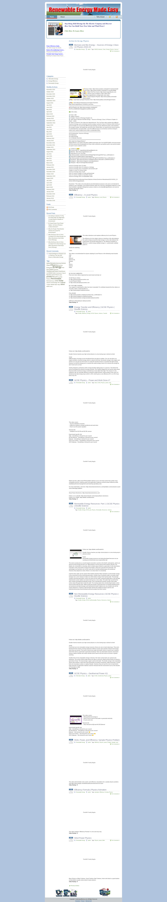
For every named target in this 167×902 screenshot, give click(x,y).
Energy (107, 49)
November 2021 (50, 145)
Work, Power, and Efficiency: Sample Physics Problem (97, 740)
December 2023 (50, 94)
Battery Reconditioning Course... (55, 50)
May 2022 (49, 131)
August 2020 (49, 178)
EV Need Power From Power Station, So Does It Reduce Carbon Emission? (55, 225)
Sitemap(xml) (89, 900)
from (47, 269)
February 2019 (50, 196)
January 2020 (50, 191)
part (90, 509)
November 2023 (50, 96)
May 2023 (49, 109)
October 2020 (50, 174)
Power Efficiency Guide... (53, 46)
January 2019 (50, 198)
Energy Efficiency (53, 81)
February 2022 (50, 138)
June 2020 (49, 182)
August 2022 (49, 125)
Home (52, 17)
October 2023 (50, 98)
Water (56, 284)
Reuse (53, 280)
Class (104, 49)
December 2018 (50, 200)
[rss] (116, 18)
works (51, 286)
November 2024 (50, 89)
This (59, 282)
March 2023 (49, 114)
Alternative (53, 263)
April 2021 (49, 160)
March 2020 (49, 187)
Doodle (79, 313)
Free (63, 267)
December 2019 (50, 194)
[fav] (109, 18)
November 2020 (50, 171)
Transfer (105, 313)
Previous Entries (75, 885)
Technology (54, 282)
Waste (52, 284)
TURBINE (63, 282)
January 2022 (50, 140)
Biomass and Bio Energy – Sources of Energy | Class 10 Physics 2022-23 (96, 46)
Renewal (48, 280)
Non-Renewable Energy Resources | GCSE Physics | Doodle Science (96, 595)
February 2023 (50, 116)
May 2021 (49, 158)
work (110, 382)
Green (56, 271)
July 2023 (49, 105)
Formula (107, 792)
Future (51, 269)
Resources (104, 509)
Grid (47, 273)
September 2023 (50, 100)
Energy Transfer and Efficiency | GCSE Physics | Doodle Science (94, 308)
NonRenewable (93, 600)
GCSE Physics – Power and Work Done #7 (92, 380)
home (50, 273)
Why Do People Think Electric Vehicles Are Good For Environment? (56, 230)
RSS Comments (52, 209)
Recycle (55, 277)
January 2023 (50, 118)
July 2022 (49, 127)
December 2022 (50, 120)
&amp (48, 263)
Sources (116, 49)
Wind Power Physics (82, 838)
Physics (112, 49)
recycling (60, 276)
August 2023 (49, 103)
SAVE (56, 281)
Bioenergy (58, 263)
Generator (55, 269)
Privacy (83, 900)
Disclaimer (77, 900)
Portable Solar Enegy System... (54, 54)
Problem (109, 742)
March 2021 (49, 163)
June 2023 (49, 107)
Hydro (54, 273)
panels (53, 274)
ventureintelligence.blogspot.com (57, 253)
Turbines (48, 284)
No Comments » (116, 51)
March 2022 (49, 136)
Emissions (49, 267)
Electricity (60, 265)
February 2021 (50, 165)
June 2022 (49, 129)
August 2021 (49, 151)
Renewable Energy (80, 197)
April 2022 (49, 134)
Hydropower (59, 273)
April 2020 (49, 185)
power (106, 382)
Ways (59, 284)
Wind (103, 840)
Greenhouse (61, 271)
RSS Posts (51, 207)
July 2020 (49, 180)
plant (61, 274)
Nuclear (48, 274)
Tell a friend (100, 17)
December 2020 (50, 169)
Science (101, 313)
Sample (113, 742)
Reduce (48, 279)
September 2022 (50, 123)
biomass (100, 49)
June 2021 (49, 156)
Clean (48, 265)
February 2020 (50, 189)
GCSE (92, 313)
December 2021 (50, 143)
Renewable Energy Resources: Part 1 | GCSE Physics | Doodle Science (96, 505)
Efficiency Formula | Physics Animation (90, 790)
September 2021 (50, 149)
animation (97, 792)
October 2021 (50, 147)
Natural (64, 273)
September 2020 (50, 176)
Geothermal (100, 675)
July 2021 (49, 154)
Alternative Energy (80, 49)
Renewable (98, 509)
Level (101, 197)
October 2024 (50, 92)
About (62, 17)
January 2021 (50, 167)
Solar (61, 280)
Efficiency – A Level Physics (85, 195)
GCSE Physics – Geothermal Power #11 (91, 673)
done (96, 382)
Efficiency (97, 197)
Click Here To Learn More (74, 31)
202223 (96, 49)
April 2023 (49, 111)
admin (89, 49)
